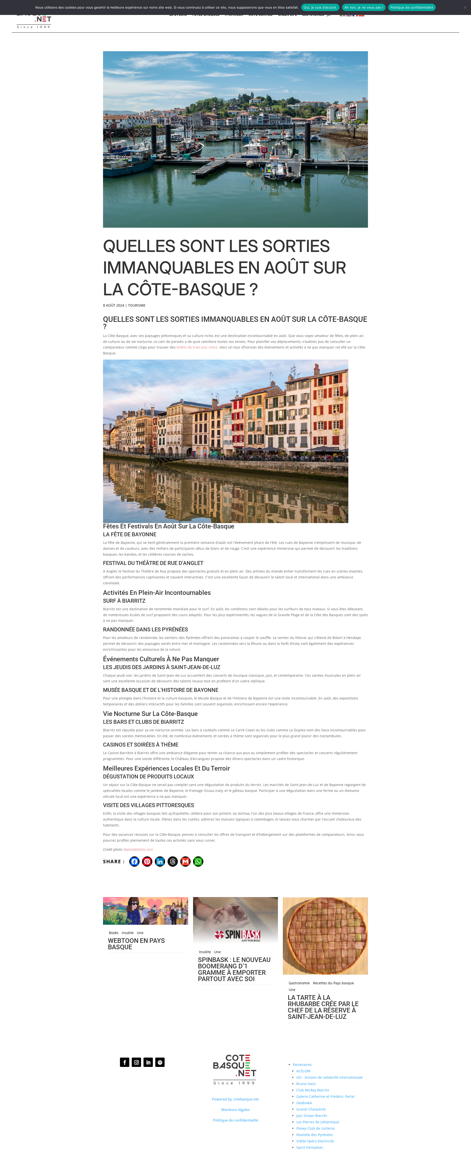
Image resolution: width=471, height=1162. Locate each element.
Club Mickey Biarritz (312, 1090)
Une (140, 933)
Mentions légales (235, 1109)
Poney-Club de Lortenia (315, 1128)
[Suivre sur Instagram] (136, 1062)
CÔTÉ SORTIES (261, 14)
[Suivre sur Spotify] (160, 1062)
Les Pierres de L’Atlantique (317, 1122)
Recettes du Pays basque (333, 983)
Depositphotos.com (138, 849)
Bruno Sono (305, 1083)
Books (113, 933)
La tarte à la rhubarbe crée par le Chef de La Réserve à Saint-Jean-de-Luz (323, 1007)
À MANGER (234, 14)
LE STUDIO (178, 14)
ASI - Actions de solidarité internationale (329, 1077)
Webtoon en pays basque (136, 944)
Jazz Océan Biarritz (311, 1115)
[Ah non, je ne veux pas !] (464, 7)
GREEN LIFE (287, 14)
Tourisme (136, 305)
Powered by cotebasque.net (235, 1099)
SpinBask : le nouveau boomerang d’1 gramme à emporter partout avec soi (234, 969)
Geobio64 (304, 1102)
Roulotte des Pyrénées (314, 1134)
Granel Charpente (311, 1109)
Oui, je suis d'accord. (320, 7)
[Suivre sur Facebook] (124, 1062)
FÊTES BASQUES (206, 14)
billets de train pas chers (197, 347)
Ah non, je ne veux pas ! (363, 7)
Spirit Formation (309, 1147)
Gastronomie (299, 983)
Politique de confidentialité (235, 1120)
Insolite (128, 933)
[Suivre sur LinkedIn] (148, 1062)
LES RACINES (313, 14)
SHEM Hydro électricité (315, 1141)
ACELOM (303, 1071)
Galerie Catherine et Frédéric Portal (325, 1096)
